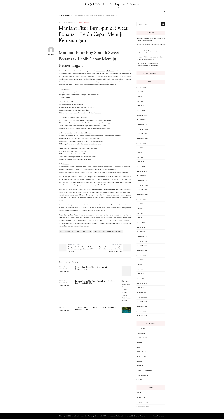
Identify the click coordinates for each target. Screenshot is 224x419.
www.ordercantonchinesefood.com (105, 189)
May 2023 (139, 269)
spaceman (140, 366)
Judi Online (140, 328)
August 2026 (141, 87)
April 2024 (140, 218)
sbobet (139, 342)
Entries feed (141, 397)
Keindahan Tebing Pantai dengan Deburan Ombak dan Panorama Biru (150, 58)
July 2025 (139, 148)
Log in (138, 393)
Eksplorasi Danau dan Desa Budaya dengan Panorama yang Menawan (150, 46)
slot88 (139, 361)
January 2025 (141, 176)
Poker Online (141, 338)
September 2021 (142, 306)
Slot (138, 347)
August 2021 (141, 311)
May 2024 (139, 213)
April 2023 (140, 274)
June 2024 (139, 208)
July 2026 (139, 92)
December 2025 (141, 124)
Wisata (139, 380)
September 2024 (142, 194)
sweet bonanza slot (114, 231)
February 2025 (141, 171)
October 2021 (141, 302)
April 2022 (140, 288)
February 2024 (141, 227)
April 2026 (140, 106)
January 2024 (141, 232)
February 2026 (141, 115)
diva (162, 416)
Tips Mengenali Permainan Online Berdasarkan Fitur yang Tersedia (147, 64)
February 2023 (141, 283)
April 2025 (140, 162)
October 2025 (141, 134)
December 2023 (141, 236)
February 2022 (141, 292)
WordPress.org (142, 407)
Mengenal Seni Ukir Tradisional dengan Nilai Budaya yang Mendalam (150, 39)
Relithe (51, 54)
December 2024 (141, 180)
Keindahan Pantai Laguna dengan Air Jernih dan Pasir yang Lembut (150, 52)
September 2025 (142, 138)
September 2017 (142, 316)
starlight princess (144, 370)
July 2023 (139, 260)
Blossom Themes (139, 416)
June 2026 (139, 96)
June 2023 (139, 264)
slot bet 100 (141, 352)
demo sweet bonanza (67, 231)
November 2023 (142, 241)
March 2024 (140, 222)
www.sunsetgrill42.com (105, 71)
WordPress (157, 416)
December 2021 (141, 297)
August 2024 (141, 199)
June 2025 (139, 152)
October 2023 (141, 246)
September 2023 (142, 250)
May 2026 (139, 101)
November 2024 (142, 185)
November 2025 (142, 129)
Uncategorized (84, 22)
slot (78, 231)
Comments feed (142, 402)
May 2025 (139, 157)
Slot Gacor (141, 356)
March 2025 (140, 166)
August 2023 (141, 255)
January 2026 (141, 120)
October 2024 (141, 190)
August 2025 (141, 143)
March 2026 (140, 110)
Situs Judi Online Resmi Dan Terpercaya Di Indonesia (112, 4)
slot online (87, 231)
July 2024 (139, 204)
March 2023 (140, 278)
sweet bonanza (99, 231)
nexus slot (140, 333)
